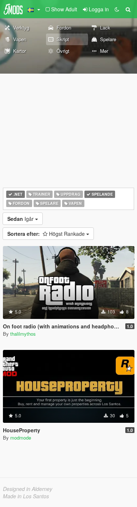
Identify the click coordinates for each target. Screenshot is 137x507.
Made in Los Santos (26, 496)
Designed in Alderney (27, 488)
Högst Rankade (46, 233)
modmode (20, 437)
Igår (21, 218)
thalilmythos (23, 333)
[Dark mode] (117, 9)
